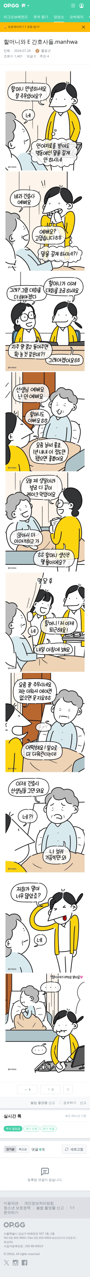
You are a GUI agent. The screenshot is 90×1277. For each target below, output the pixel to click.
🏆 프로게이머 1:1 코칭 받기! (21, 26)
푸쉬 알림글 (13, 1128)
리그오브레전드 (16, 16)
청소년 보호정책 (17, 1207)
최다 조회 (31, 1128)
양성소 (59, 16)
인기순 (10, 1149)
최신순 (23, 1149)
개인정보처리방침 (39, 1203)
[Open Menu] (81, 5)
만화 (7, 50)
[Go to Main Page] (11, 5)
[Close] (83, 27)
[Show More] (25, 5)
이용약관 (11, 1203)
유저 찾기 (40, 16)
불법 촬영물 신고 (50, 1207)
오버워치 (77, 16)
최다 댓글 (48, 1128)
